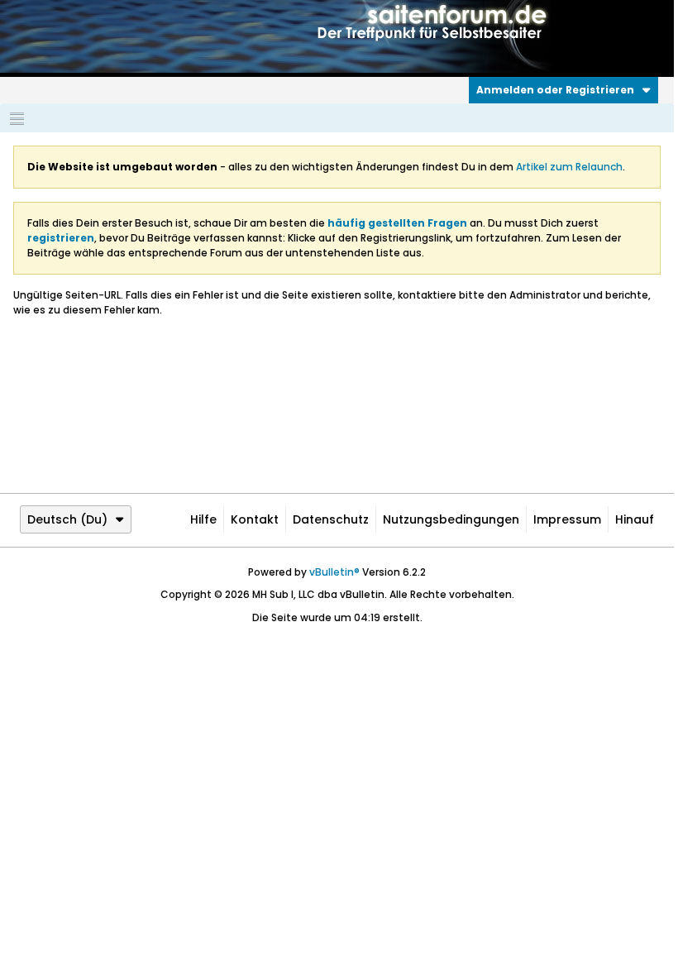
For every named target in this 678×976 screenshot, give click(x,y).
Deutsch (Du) (67, 519)
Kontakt (255, 519)
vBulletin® (334, 572)
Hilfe (203, 519)
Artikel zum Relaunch (569, 167)
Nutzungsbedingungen (451, 519)
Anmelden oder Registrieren (555, 90)
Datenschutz (331, 519)
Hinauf (634, 519)
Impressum (567, 519)
